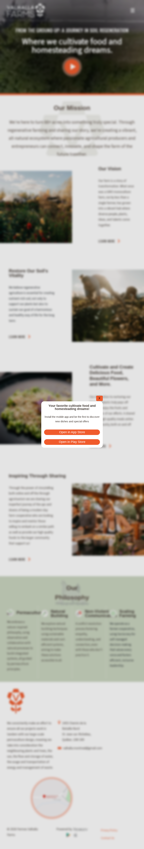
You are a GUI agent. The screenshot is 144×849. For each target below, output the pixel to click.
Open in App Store (72, 432)
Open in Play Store (72, 442)
